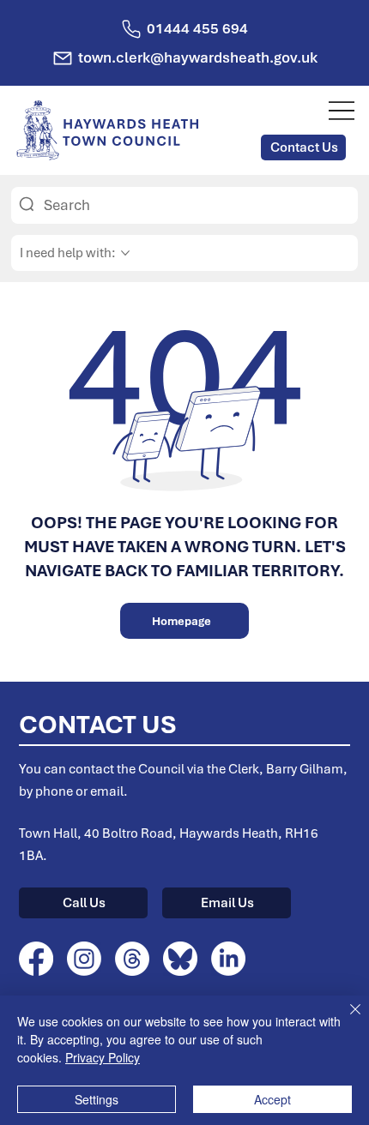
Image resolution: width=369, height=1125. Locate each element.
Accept (272, 1099)
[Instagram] (84, 959)
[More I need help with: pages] (125, 253)
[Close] (345, 1019)
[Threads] (132, 959)
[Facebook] (36, 959)
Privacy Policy (102, 1057)
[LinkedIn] (228, 959)
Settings (96, 1099)
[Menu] (341, 110)
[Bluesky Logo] (180, 959)
